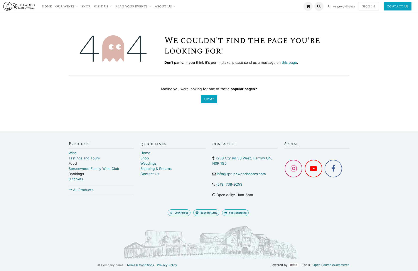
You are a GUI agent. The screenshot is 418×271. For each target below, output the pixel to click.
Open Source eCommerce (331, 265)
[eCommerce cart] (308, 6)
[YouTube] (313, 168)
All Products (82, 190)
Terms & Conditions (140, 265)
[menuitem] (47, 6)
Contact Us (398, 6)
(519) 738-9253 (229, 184)
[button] (319, 6)
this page (289, 62)
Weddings (148, 163)
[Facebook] (333, 168)
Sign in (368, 6)
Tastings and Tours (84, 158)
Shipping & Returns (156, 168)
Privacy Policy (167, 265)
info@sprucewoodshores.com (241, 174)
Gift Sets (76, 179)
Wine (73, 153)
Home (209, 99)
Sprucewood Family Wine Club (94, 168)
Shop (144, 158)
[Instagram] (293, 168)
